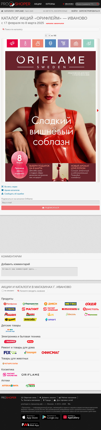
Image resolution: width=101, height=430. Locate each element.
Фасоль (71, 314)
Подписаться (51, 208)
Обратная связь (29, 397)
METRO (71, 303)
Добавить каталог (48, 397)
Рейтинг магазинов (68, 397)
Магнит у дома (30, 309)
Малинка (91, 314)
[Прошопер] (2, 11)
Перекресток (30, 303)
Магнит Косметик (10, 374)
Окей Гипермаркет (91, 303)
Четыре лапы (10, 363)
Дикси (50, 303)
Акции (38, 3)
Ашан (10, 314)
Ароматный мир (50, 314)
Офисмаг (50, 352)
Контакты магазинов (31, 400)
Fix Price (10, 352)
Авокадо (30, 319)
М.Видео (30, 341)
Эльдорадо (10, 341)
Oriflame (19, 11)
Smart (50, 319)
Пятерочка (10, 303)
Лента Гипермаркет (10, 309)
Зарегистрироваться (89, 11)
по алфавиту (9, 291)
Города (48, 400)
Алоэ (30, 385)
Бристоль (91, 309)
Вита (10, 385)
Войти (74, 11)
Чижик (10, 319)
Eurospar (71, 309)
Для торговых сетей (64, 400)
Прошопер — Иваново (15, 4)
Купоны (50, 3)
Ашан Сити (30, 314)
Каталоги (8, 11)
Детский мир (10, 330)
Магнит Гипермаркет (50, 309)
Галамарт (30, 352)
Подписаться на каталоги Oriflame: (17, 198)
